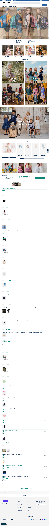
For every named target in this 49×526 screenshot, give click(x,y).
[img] (9, 177)
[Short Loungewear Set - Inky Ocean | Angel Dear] (43, 146)
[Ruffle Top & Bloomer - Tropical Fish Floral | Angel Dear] (28, 146)
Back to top (24, 495)
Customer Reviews (5, 175)
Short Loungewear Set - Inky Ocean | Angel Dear (43, 152)
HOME (27, 501)
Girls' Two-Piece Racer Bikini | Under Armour (10, 385)
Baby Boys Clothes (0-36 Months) (19, 56)
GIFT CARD (28, 513)
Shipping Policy (19, 504)
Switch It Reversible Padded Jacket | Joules (10, 242)
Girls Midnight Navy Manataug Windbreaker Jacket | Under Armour (13, 465)
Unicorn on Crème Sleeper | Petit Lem (9, 265)
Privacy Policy (19, 507)
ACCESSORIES (29, 507)
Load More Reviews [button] (24, 488)
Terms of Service (19, 510)
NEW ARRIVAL (29, 502)
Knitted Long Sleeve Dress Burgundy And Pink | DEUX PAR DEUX (12, 204)
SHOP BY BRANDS (4, 6)
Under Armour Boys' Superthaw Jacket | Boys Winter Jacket (12, 361)
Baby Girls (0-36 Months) (7, 56)
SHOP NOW (13, 80)
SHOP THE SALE (28, 124)
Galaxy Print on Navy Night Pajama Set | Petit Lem (10, 430)
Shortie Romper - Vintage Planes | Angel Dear (20, 152)
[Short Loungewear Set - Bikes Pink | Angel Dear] (35, 146)
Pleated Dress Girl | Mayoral (7, 442)
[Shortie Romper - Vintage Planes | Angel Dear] (20, 146)
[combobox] (26, 3)
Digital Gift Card (6, 192)
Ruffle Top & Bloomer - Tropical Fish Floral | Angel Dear (27, 152)
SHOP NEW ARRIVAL (21, 124)
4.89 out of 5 (11, 177)
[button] (46, 3)
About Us (18, 501)
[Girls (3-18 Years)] (30, 50)
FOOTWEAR (28, 510)
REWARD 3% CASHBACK (12, 6)
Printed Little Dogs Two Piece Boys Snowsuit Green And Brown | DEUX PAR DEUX (15, 216)
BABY (27, 504)
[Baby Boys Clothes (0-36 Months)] (19, 50)
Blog (18, 502)
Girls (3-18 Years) (30, 56)
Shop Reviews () (12, 188)
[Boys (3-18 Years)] (41, 50)
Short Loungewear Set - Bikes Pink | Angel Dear (35, 152)
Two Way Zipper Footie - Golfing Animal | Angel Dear (11, 373)
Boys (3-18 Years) (41, 56)
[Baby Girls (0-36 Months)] (7, 50)
